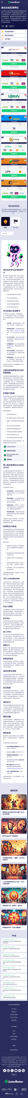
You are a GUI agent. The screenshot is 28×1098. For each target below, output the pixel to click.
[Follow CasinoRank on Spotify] (19, 1079)
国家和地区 (10, 345)
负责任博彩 (6, 674)
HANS (12, 1084)
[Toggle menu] (2, 2)
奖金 (13, 1040)
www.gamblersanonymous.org (15, 768)
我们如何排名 (13, 1027)
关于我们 (13, 1018)
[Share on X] (2, 26)
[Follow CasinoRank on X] (11, 1079)
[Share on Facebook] (6, 26)
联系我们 (13, 1021)
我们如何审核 (13, 1024)
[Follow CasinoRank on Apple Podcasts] (23, 1079)
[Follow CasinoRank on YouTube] (15, 1079)
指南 (13, 1043)
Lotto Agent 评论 (14, 66)
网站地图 (13, 1029)
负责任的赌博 (13, 1046)
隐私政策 (13, 1048)
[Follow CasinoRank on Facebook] (4, 1079)
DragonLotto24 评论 (14, 90)
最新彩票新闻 (13, 1059)
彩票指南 (5, 396)
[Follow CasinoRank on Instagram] (8, 1079)
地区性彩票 (17, 330)
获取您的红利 (14, 63)
